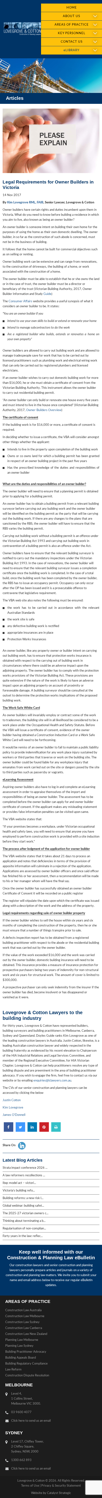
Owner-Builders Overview (43, 410)
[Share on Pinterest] (44, 1130)
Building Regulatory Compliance (26, 1363)
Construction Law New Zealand (26, 1334)
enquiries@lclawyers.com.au (52, 1080)
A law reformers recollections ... (24, 1175)
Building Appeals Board (20, 1357)
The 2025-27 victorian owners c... (25, 1213)
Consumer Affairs (20, 301)
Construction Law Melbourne (24, 1316)
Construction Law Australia (23, 1310)
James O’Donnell (14, 1115)
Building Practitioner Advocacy (25, 1351)
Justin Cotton (12, 1100)
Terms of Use (30, 1485)
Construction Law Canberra (23, 1328)
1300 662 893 (21, 1460)
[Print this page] (56, 1130)
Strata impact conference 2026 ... (25, 1167)
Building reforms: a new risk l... (23, 1198)
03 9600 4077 (21, 1412)
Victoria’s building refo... (19, 1190)
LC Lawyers (22, 29)
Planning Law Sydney (19, 1345)
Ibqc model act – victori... (19, 1183)
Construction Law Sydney (22, 1322)
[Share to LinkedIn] (32, 1130)
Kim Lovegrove (13, 1107)
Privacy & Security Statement (61, 1485)
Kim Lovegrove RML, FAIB (25, 202)
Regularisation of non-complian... (24, 1228)
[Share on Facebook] (8, 1130)
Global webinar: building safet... (23, 1205)
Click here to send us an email (31, 1420)
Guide (47, 294)
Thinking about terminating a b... (24, 1221)
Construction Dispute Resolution (27, 1375)
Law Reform (13, 1369)
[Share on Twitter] (20, 1130)
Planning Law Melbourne (21, 1340)
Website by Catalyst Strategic (51, 1493)
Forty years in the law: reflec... (23, 1236)
